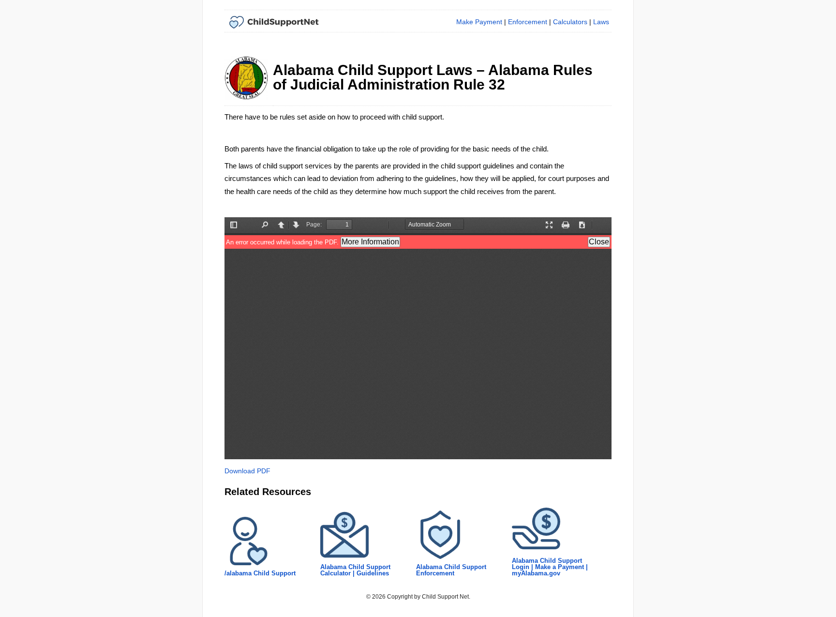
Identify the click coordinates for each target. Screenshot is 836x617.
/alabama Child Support (260, 573)
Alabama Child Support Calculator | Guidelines (355, 570)
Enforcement (527, 22)
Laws (601, 22)
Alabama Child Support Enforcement (451, 570)
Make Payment (479, 22)
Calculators (570, 22)
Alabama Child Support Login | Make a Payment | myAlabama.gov (550, 567)
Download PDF (247, 471)
